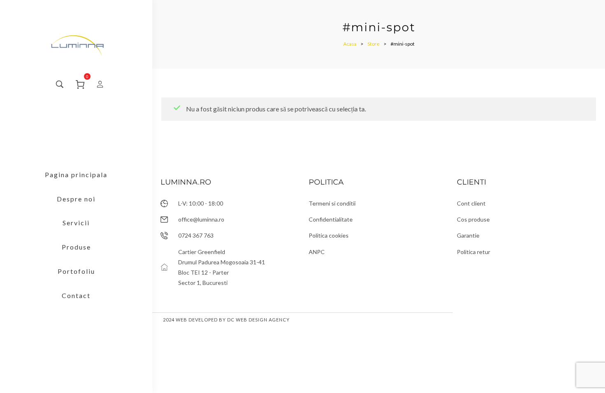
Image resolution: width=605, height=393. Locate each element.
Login (97, 84)
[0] (80, 83)
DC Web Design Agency (258, 319)
